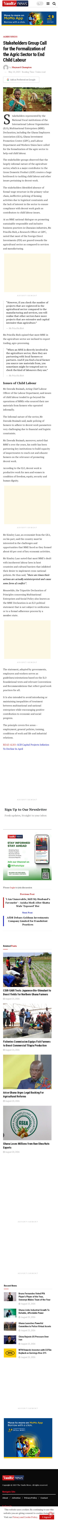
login (12, 887)
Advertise (16, 1498)
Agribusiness (10, 36)
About (5, 1498)
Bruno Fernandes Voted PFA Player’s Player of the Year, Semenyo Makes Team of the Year (34, 1296)
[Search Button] (54, 3)
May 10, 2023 (14, 72)
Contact (44, 1498)
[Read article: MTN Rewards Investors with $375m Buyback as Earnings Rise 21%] (10, 1353)
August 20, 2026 (12, 1101)
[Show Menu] (48, 3)
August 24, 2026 (12, 1049)
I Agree (47, 1517)
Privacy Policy (30, 1498)
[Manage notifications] (50, 1514)
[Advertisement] (27, 273)
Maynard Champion (22, 67)
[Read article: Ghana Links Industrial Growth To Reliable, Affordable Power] (10, 1313)
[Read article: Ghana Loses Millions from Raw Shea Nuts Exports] (27, 1123)
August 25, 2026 (12, 998)
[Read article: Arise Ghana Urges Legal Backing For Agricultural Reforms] (27, 1072)
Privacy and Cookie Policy (25, 1517)
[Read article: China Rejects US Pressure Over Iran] (10, 1339)
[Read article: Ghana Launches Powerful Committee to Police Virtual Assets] (10, 1326)
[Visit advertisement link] (29, 19)
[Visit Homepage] (15, 3)
